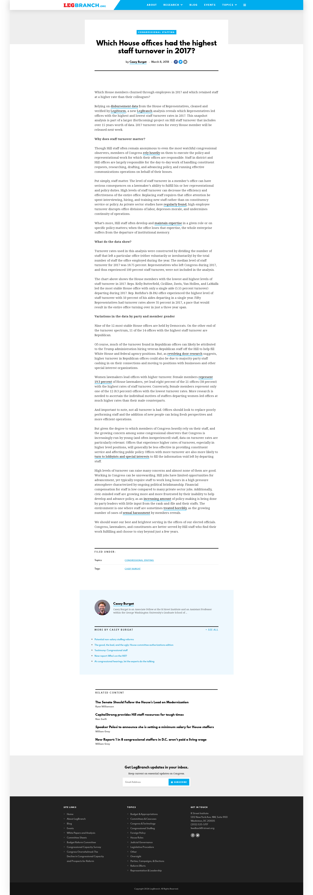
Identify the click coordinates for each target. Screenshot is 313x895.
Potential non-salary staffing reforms (114, 639)
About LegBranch (76, 818)
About (152, 5)
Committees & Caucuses (143, 818)
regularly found (175, 204)
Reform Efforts (138, 865)
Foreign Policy (138, 832)
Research (172, 5)
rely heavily (151, 153)
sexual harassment (136, 513)
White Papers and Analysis (81, 832)
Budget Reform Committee (81, 842)
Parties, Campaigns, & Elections (147, 861)
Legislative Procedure (142, 847)
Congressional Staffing (156, 32)
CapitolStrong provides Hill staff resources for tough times (139, 714)
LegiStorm (118, 111)
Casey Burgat (138, 62)
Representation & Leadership (146, 870)
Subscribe (180, 782)
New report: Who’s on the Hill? (111, 655)
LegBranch (144, 111)
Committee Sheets (77, 837)
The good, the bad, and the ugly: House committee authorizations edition (134, 644)
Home (70, 814)
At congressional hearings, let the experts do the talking (124, 661)
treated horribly (175, 508)
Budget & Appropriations (144, 814)
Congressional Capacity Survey (84, 847)
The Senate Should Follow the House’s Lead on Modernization (142, 702)
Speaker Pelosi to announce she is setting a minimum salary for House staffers (154, 727)
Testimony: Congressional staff (111, 650)
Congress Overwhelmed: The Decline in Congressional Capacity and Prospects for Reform (85, 856)
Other (133, 851)
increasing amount (157, 499)
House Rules (136, 837)
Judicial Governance (141, 842)
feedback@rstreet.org (202, 828)
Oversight (135, 856)
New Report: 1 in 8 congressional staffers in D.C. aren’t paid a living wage (151, 739)
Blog (194, 5)
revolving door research (184, 354)
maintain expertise (168, 223)
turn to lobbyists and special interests (122, 456)
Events (210, 5)
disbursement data (124, 106)
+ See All (212, 629)
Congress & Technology (143, 823)
